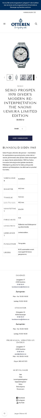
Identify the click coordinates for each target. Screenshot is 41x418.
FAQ (20, 377)
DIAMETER (8, 189)
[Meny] (4, 24)
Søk (20, 374)
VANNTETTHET (10, 210)
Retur (20, 384)
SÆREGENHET (9, 234)
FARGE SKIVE (9, 220)
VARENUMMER (9, 179)
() (29, 12)
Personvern (20, 389)
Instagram (21, 400)
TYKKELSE (8, 197)
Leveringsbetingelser (20, 379)
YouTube (21, 403)
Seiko (20, 86)
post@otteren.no (20, 354)
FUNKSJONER (10, 244)
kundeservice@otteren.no (20, 287)
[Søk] (36, 24)
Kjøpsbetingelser (20, 382)
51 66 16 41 (20, 284)
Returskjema (20, 387)
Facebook (21, 398)
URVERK (7, 252)
